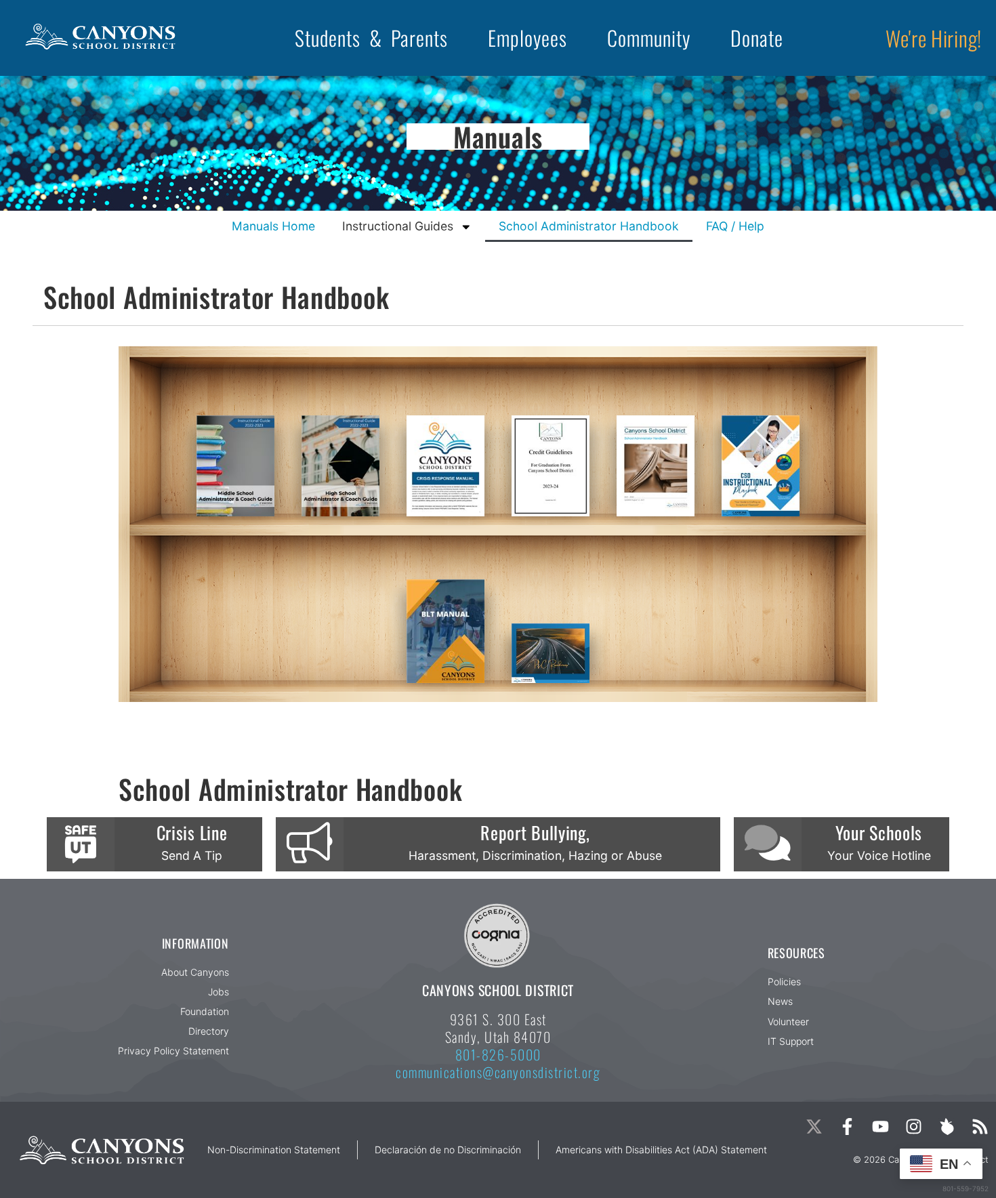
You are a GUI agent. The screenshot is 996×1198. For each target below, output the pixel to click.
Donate (756, 37)
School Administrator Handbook (589, 226)
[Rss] (980, 1126)
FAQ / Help (735, 226)
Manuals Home (273, 226)
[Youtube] (880, 1126)
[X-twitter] (814, 1126)
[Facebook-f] (847, 1126)
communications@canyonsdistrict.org (498, 1072)
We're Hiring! (934, 38)
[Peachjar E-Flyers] (946, 1126)
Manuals (498, 136)
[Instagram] (913, 1126)
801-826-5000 (498, 1054)
